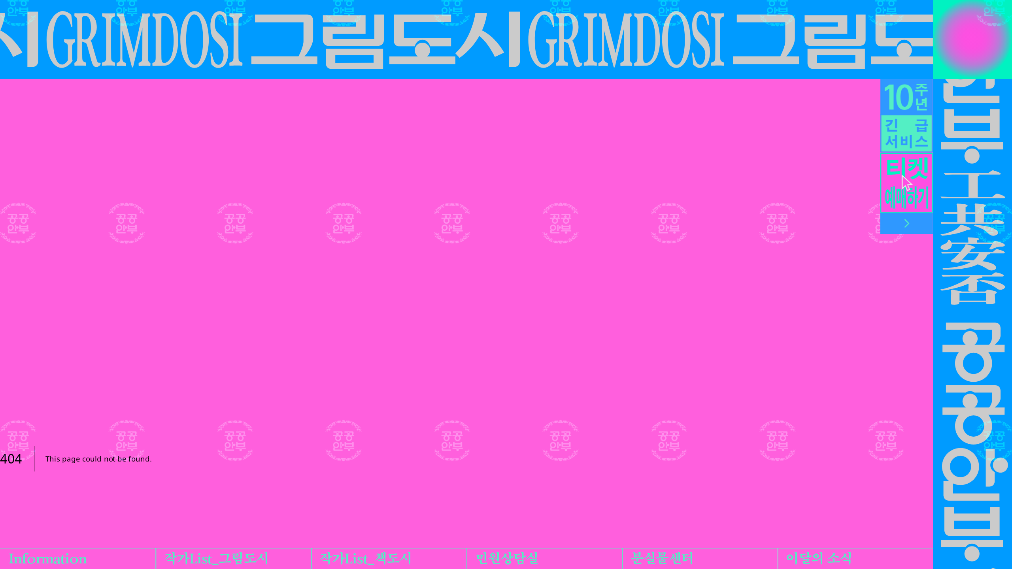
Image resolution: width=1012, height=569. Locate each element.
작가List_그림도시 (216, 558)
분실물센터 (662, 558)
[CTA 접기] (906, 223)
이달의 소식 (819, 558)
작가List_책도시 (365, 558)
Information (48, 558)
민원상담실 (506, 558)
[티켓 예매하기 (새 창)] (906, 183)
